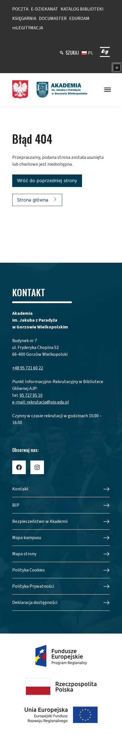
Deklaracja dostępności (34, 602)
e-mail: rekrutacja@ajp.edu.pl (40, 402)
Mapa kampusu (26, 537)
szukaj (72, 52)
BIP (15, 505)
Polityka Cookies (28, 570)
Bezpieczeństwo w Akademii (40, 521)
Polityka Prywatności (33, 586)
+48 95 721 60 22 (27, 368)
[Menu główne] (107, 90)
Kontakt (20, 489)
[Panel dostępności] (117, 68)
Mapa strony (24, 554)
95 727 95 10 (31, 395)
